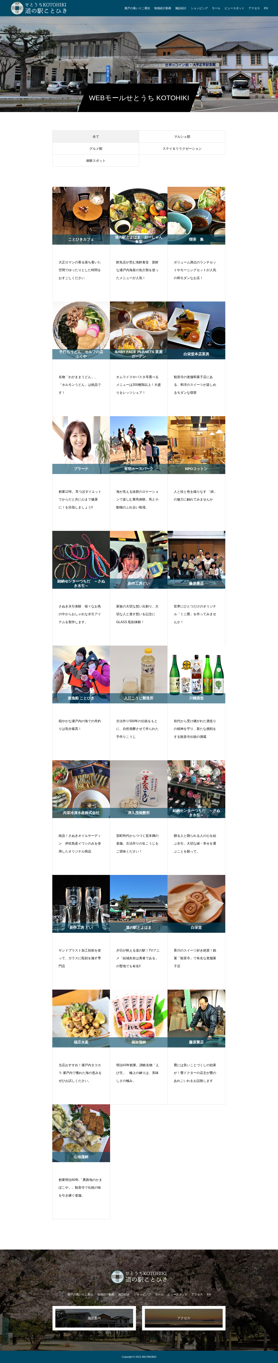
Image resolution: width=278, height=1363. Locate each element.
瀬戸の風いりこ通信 (137, 8)
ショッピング (199, 8)
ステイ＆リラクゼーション (182, 148)
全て (96, 136)
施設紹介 (181, 8)
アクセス (254, 8)
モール (216, 8)
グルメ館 (95, 148)
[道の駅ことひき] (38, 8)
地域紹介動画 (162, 8)
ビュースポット (234, 8)
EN (266, 8)
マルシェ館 (182, 136)
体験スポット (96, 160)
